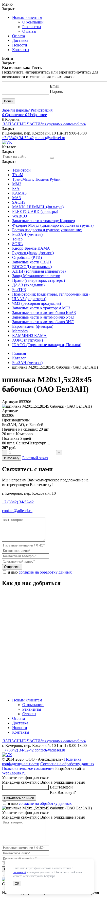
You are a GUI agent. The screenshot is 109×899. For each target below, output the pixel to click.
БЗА (16, 188)
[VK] (7, 142)
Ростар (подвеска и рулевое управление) (47, 230)
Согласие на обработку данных (67, 764)
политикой (19, 872)
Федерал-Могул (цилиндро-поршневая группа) (53, 225)
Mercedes (20, 331)
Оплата (18, 36)
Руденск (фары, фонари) (33, 253)
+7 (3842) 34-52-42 (18, 138)
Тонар (17, 239)
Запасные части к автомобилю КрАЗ (44, 312)
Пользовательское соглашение (28, 768)
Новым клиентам (27, 17)
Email (54, 86)
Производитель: (16, 420)
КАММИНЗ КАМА (29, 335)
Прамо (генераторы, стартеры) (38, 280)
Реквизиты (31, 27)
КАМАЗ (19, 193)
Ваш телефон (61, 787)
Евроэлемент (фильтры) (32, 326)
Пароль (56, 91)
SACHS (19, 202)
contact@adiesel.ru (50, 138)
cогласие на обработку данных (45, 572)
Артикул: (10, 411)
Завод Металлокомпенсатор (36, 276)
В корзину (11, 458)
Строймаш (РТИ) (27, 257)
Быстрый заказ (35, 458)
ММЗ (16, 184)
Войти (8, 101)
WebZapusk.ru (14, 773)
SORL (17, 243)
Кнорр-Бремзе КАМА (31, 248)
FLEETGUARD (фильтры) (35, 211)
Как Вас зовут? (63, 792)
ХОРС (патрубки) (27, 340)
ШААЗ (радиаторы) (29, 299)
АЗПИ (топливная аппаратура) (39, 271)
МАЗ (16, 198)
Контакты (20, 49)
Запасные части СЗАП (31, 262)
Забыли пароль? (16, 110)
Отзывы (29, 31)
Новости (19, 45)
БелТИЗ (19, 289)
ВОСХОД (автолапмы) (32, 266)
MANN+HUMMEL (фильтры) (38, 207)
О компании (33, 22)
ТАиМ (17, 175)
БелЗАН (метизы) (27, 234)
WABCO (19, 216)
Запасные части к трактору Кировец (43, 220)
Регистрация (41, 110)
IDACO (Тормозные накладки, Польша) (46, 345)
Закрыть (9, 9)
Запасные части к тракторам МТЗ (41, 308)
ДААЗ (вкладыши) (28, 285)
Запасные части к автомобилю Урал (43, 317)
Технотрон (21, 170)
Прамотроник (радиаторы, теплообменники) (50, 294)
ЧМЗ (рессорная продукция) (36, 303)
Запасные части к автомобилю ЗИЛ (43, 322)
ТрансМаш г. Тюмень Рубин (36, 179)
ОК (17, 883)
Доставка (20, 40)
